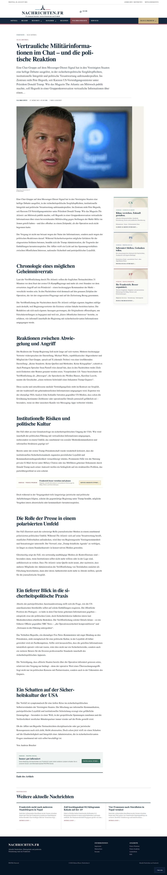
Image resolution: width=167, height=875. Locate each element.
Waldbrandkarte (79, 20)
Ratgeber (51, 21)
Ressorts (37, 21)
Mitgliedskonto (151, 2)
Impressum (98, 846)
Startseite (20, 35)
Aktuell (14, 20)
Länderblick (133, 852)
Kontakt (97, 852)
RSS (131, 854)
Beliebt (24, 20)
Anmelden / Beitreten (133, 2)
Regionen (64, 20)
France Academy (135, 849)
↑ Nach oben (159, 870)
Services (94, 20)
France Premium (148, 21)
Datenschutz (98, 849)
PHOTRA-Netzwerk (14, 863)
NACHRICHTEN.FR (24, 844)
